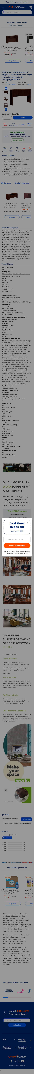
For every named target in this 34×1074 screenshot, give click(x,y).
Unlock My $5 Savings (17, 546)
